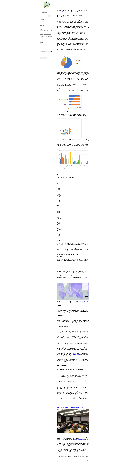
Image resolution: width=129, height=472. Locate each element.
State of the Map (67, 460)
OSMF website (84, 385)
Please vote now (70, 457)
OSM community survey (66, 11)
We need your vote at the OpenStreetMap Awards (70, 407)
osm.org (62, 350)
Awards (79, 460)
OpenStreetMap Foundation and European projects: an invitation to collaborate (45, 34)
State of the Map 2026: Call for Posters (46, 36)
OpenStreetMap (79, 400)
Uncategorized (67, 400)
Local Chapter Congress (82, 301)
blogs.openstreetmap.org (44, 45)
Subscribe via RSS (44, 12)
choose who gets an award (79, 439)
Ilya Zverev (58, 461)
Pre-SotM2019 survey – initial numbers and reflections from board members (72, 7)
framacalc (80, 387)
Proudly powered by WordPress (44, 470)
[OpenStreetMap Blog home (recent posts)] (46, 7)
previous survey (76, 354)
